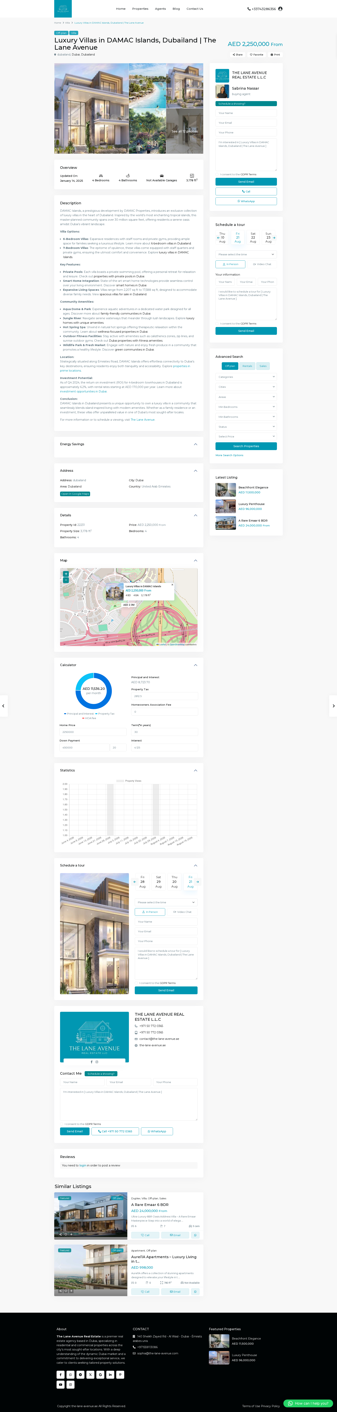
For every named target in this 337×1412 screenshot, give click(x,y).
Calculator (68, 665)
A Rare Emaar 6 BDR (149, 1205)
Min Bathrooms (228, 416)
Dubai (76, 54)
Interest (136, 740)
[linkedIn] (110, 1375)
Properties (140, 9)
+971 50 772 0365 (151, 1026)
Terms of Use (251, 1406)
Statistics (67, 770)
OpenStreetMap (177, 644)
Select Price (226, 436)
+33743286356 (264, 9)
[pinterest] (120, 1375)
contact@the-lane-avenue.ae (159, 1039)
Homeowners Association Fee (151, 704)
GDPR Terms (168, 983)
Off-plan (61, 32)
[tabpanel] (246, 415)
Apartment (138, 1250)
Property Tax (140, 689)
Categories (226, 376)
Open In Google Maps (75, 493)
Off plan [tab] (230, 366)
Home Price (67, 725)
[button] (308, 1403)
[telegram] (80, 1375)
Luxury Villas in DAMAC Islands (143, 586)
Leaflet (162, 644)
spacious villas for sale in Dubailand (123, 294)
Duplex (135, 1198)
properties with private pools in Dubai (119, 276)
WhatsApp (158, 1131)
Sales (162, 1198)
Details (65, 515)
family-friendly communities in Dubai (126, 313)
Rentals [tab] (247, 366)
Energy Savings (72, 444)
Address (66, 470)
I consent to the (157, 983)
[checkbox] (136, 983)
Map (63, 560)
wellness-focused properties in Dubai (123, 331)
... (182, 1220)
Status (223, 426)
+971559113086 (147, 1347)
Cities (222, 386)
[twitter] (90, 1375)
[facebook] (61, 1375)
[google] (100, 1375)
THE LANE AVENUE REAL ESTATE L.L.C (249, 75)
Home (121, 9)
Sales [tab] (263, 366)
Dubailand (88, 54)
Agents (160, 9)
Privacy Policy (270, 1406)
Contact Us (195, 9)
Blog (176, 9)
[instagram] (70, 1385)
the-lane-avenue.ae (152, 1045)
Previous (135, 882)
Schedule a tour (72, 865)
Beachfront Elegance (253, 487)
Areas (222, 396)
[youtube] (61, 1385)
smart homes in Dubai (131, 285)
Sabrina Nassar (245, 88)
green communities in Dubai (134, 349)
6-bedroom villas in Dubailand (171, 243)
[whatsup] (70, 1375)
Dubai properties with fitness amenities (135, 340)
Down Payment (69, 740)
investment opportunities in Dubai (83, 391)
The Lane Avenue (143, 419)
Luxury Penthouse (252, 504)
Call (116, 1131)
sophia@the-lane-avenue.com (157, 1353)
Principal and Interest (145, 677)
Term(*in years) (141, 725)
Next (197, 882)
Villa (67, 22)
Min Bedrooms (228, 406)
